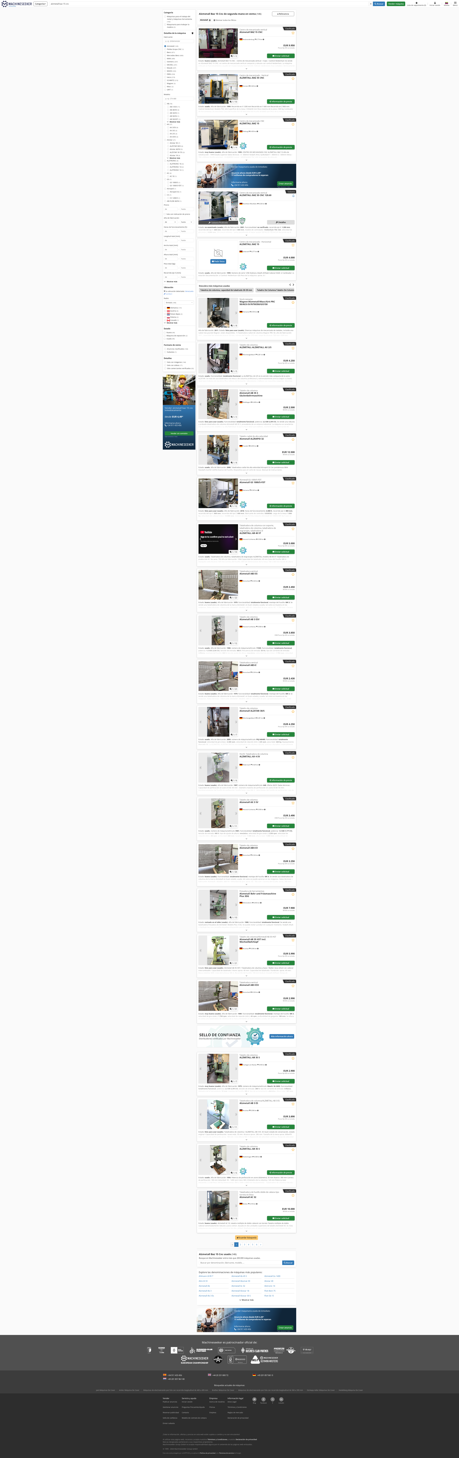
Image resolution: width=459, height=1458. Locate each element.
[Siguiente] (236, 43)
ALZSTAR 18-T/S (177, 152)
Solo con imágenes (176, 362)
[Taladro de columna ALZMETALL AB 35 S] (218, 1068)
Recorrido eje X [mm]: (172, 273)
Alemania (176, 308)
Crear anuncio (285, 183)
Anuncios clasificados (177, 349)
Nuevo (171, 332)
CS (169, 195)
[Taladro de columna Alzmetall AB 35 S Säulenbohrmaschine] (218, 404)
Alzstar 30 (175, 143)
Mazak (171, 68)
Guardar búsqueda (247, 1237)
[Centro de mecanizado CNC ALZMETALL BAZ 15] (218, 134)
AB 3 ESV (175, 107)
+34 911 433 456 (175, 1375)
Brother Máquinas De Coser (223, 1390)
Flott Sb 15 (269, 1295)
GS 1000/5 (175, 182)
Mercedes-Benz (175, 55)
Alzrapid (171, 188)
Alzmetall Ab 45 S (239, 1276)
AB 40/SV (174, 110)
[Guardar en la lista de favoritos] (293, 33)
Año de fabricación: (171, 218)
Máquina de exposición (177, 335)
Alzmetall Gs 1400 (272, 1276)
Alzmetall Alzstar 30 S (241, 1295)
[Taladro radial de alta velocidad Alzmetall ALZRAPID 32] (218, 450)
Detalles (282, 222)
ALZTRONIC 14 (177, 167)
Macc (170, 86)
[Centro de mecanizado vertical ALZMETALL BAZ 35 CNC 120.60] (218, 206)
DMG (171, 74)
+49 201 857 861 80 (176, 1379)
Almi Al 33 (203, 1281)
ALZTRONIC (172, 161)
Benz (171, 52)
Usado (171, 339)
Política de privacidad (207, 1453)
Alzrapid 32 (175, 192)
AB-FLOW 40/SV (174, 201)
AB (169, 103)
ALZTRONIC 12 (177, 170)
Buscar (380, 4)
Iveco (171, 77)
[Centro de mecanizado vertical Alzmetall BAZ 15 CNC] (218, 43)
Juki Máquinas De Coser (105, 1390)
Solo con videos (174, 365)
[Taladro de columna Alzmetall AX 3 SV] (218, 813)
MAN (171, 58)
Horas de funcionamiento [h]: (175, 227)
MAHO (171, 71)
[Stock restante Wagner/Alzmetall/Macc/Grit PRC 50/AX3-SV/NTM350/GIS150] (218, 313)
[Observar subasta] (293, 196)
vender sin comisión (179, 433)
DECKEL (172, 65)
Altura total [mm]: (171, 254)
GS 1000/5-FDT (177, 185)
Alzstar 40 (268, 1281)
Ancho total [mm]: (171, 245)
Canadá (174, 320)
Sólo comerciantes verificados (180, 368)
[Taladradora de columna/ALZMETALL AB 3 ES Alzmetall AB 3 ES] (218, 1114)
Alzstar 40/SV (176, 149)
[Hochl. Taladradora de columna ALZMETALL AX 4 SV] (218, 767)
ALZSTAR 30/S (176, 146)
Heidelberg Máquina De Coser (351, 1390)
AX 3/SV (174, 127)
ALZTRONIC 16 (177, 164)
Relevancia (284, 14)
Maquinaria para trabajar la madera (178, 25)
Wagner (171, 83)
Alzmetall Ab (204, 1286)
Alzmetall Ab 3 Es (206, 1295)
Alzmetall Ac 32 (238, 1286)
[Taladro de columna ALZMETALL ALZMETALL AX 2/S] (218, 358)
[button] (455, 4)
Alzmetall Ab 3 (205, 1291)
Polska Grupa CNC (175, 49)
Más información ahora (282, 1036)
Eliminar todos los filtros (225, 20)
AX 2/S (173, 133)
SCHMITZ (172, 80)
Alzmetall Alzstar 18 (240, 1291)
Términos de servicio (226, 1453)
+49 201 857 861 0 (265, 1375)
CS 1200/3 (175, 198)
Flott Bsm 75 (270, 1291)
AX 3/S (173, 130)
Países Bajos (176, 314)
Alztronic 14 (269, 1286)
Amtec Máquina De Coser (129, 1390)
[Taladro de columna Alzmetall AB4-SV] (218, 859)
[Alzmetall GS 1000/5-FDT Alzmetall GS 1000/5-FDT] (218, 493)
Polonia (174, 317)
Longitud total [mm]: (172, 236)
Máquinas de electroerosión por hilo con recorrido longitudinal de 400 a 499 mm (175, 1390)
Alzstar (171, 140)
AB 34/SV (174, 113)
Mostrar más (247, 1300)
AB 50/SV (174, 116)
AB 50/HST (175, 119)
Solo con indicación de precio (178, 214)
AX (169, 124)
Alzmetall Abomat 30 (241, 1281)
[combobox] (179, 302)
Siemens (172, 62)
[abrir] (246, 68)
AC (169, 173)
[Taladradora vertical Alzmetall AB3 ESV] (218, 996)
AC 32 (173, 176)
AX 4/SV (174, 137)
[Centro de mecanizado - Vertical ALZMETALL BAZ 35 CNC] (218, 89)
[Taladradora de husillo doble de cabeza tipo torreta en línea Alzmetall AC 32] (218, 1205)
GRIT (170, 89)
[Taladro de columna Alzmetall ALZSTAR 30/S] (218, 722)
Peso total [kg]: (170, 264)
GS (169, 179)
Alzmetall (172, 46)
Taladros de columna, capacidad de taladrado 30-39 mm (226, 290)
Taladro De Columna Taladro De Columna (276, 290)
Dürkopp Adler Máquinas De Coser (321, 1390)
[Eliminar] (371, 4)
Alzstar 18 (175, 155)
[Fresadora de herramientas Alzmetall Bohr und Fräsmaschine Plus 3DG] (218, 904)
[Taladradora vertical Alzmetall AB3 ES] (218, 585)
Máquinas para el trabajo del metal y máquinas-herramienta (179, 19)
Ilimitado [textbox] (171, 302)
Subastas (172, 352)
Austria (174, 311)
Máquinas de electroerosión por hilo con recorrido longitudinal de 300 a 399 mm (270, 1390)
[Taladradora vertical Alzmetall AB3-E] (218, 676)
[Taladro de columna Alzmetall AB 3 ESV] (218, 630)
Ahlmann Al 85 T (206, 1276)
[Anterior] (200, 43)
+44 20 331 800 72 (220, 1375)
